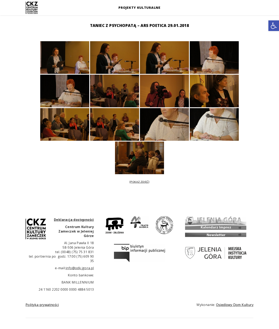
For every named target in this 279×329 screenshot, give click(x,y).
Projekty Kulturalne (139, 7)
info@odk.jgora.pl (80, 268)
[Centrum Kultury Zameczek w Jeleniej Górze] (32, 8)
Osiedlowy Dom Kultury (234, 304)
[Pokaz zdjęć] (139, 182)
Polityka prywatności (42, 304)
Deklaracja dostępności (74, 219)
